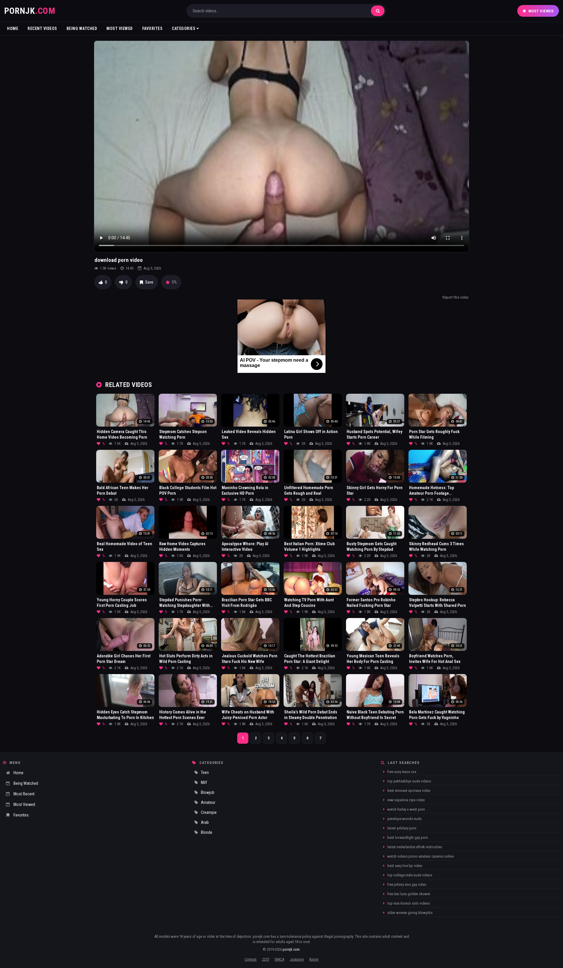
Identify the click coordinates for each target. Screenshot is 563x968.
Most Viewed (541, 11)
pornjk (29, 11)
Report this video (455, 297)
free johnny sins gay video (406, 884)
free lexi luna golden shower (408, 894)
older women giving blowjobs (409, 912)
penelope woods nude (403, 819)
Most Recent (24, 794)
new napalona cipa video (405, 800)
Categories (184, 28)
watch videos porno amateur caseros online (420, 856)
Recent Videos (42, 28)
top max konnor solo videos (408, 903)
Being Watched (82, 28)
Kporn (313, 959)
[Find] (377, 11)
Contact (251, 959)
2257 (265, 959)
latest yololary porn (401, 828)
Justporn (297, 959)
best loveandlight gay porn (407, 837)
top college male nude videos (409, 875)
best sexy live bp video (404, 865)
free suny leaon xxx (401, 772)
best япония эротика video (408, 790)
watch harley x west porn (405, 809)
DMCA (279, 959)
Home (12, 28)
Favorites (152, 28)
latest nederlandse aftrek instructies (414, 847)
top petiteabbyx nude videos (408, 781)
